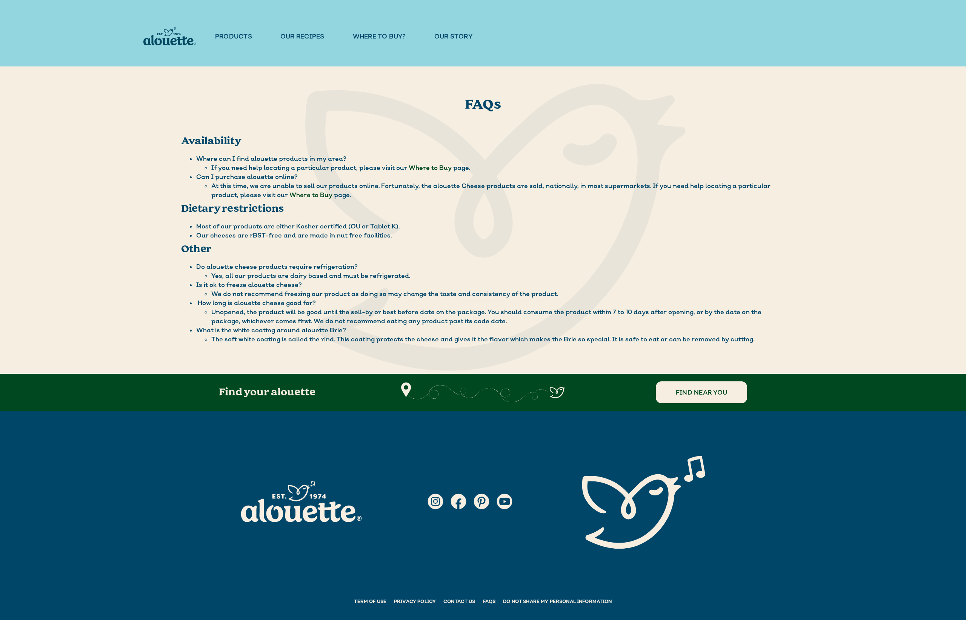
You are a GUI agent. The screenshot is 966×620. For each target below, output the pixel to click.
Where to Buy (430, 167)
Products (233, 36)
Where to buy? (379, 36)
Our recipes (302, 36)
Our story (453, 36)
